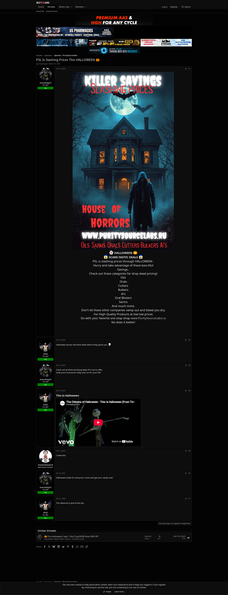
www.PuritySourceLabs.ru (148, 318)
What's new (64, 6)
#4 (189, 391)
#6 (189, 473)
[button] (71, 6)
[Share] (185, 68)
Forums (51, 6)
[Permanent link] (80, 395)
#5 (189, 451)
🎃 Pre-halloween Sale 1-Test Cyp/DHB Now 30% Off (71, 536)
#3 (189, 365)
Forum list (40, 11)
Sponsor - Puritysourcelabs (74, 539)
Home (41, 6)
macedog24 (43, 64)
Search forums (52, 11)
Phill (183, 538)
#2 (189, 340)
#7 (189, 498)
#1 (189, 69)
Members (79, 6)
